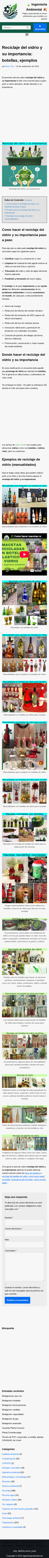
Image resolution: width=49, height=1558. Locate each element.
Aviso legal (7, 1545)
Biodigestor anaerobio (11, 1423)
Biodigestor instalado (11, 1400)
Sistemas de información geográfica (18, 1509)
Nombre (9, 1218)
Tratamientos (8, 1522)
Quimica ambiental (10, 1486)
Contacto (40, 1545)
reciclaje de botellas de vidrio (14, 1176)
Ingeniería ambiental (11, 1472)
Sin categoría (8, 1504)
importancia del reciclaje (22, 1179)
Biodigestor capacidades (13, 1414)
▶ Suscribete (40, 27)
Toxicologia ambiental (11, 1518)
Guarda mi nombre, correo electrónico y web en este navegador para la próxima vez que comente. (24, 1290)
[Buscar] (28, 27)
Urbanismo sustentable (12, 1527)
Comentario (10, 1251)
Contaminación (8, 1458)
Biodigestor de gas (10, 1419)
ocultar (28, 200)
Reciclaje (6, 1490)
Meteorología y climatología (14, 1477)
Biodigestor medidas (11, 1410)
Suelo (4, 1513)
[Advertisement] (24, 117)
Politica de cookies (24, 1545)
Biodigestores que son (12, 1396)
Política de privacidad (32, 1542)
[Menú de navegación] (26, 34)
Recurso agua (8, 1495)
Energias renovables (11, 1468)
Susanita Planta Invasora (13, 1428)
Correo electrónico (13, 1229)
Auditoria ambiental (10, 1454)
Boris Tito (9, 66)
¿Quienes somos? (11, 1542)
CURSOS (6, 1463)
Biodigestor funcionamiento (14, 1405)
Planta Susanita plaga (11, 1432)
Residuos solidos (9, 1500)
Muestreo (6, 1481)
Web (7, 1240)
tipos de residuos (32, 1173)
